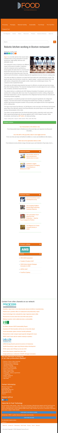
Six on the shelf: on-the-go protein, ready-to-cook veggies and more (30, 134)
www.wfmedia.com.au (6, 392)
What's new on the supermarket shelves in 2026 (29, 140)
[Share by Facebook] (5, 53)
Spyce (5, 57)
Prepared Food (6, 29)
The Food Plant (50, 24)
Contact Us (10, 425)
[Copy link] (15, 53)
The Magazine (6, 33)
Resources (26, 33)
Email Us (4, 393)
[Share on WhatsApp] (9, 53)
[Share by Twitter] (11, 53)
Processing (5, 24)
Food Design (41, 24)
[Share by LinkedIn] (7, 53)
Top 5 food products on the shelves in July (30, 126)
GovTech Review (7, 377)
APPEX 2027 (24, 269)
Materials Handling (22, 24)
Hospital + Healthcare (8, 375)
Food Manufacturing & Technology (10, 364)
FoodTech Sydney (25, 272)
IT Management (6, 374)
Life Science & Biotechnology (9, 367)
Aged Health (6, 378)
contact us (4, 422)
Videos (19, 33)
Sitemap (38, 425)
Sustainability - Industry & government (11, 372)
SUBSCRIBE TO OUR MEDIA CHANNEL (29, 412)
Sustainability (32, 24)
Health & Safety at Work (8, 371)
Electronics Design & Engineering (10, 362)
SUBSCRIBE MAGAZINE (29, 417)
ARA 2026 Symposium (26, 258)
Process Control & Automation (10, 368)
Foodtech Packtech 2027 (27, 261)
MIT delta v (22, 116)
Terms (33, 425)
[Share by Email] (13, 53)
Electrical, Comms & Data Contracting (11, 361)
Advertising (17, 425)
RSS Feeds (23, 425)
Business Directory (41, 33)
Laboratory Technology (8, 365)
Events (14, 33)
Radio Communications (8, 370)
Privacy (29, 425)
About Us (51, 33)
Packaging (12, 24)
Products (33, 33)
